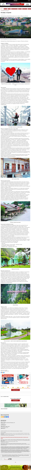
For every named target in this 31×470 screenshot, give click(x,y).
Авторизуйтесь (15, 400)
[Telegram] (4, 372)
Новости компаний (4, 408)
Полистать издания (3, 432)
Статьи (10, 7)
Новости (2, 7)
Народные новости (6, 7)
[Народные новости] (28, 0)
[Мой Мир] (3, 372)
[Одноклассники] (2, 372)
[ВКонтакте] (1, 372)
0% (3, 387)
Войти (29, 0)
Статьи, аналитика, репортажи (5, 10)
